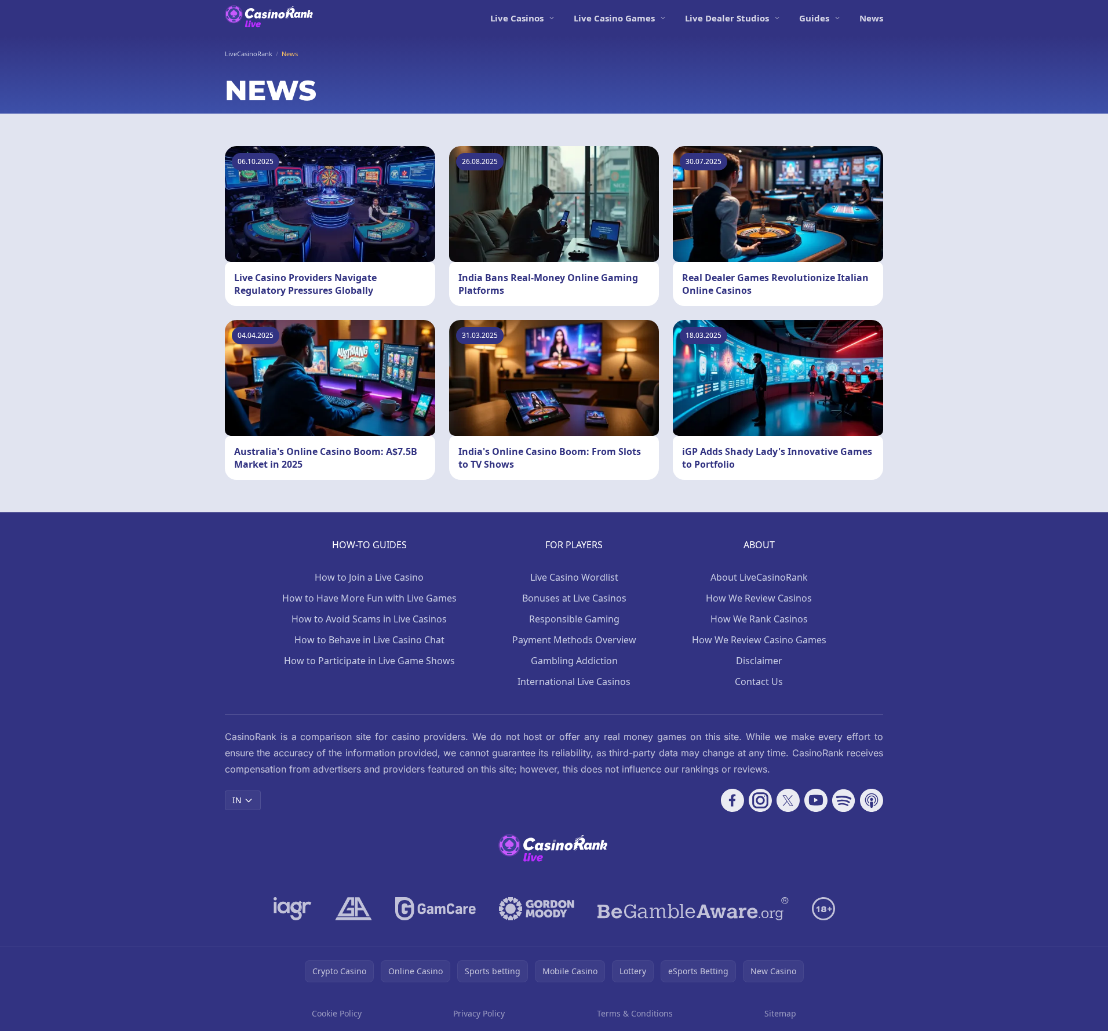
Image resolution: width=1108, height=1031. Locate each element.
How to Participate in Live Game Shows (369, 660)
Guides (814, 18)
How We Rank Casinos (759, 619)
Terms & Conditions (635, 1013)
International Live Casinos (573, 681)
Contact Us (759, 681)
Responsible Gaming (574, 619)
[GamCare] (435, 908)
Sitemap (780, 1013)
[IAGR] (293, 908)
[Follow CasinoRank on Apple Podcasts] (871, 800)
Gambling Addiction (574, 660)
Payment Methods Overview (574, 639)
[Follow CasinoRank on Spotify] (843, 800)
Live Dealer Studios (727, 18)
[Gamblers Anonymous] (353, 908)
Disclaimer (759, 660)
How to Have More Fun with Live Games (369, 598)
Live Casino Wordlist (574, 577)
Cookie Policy (337, 1013)
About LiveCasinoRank (759, 577)
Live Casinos (517, 18)
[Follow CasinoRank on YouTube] (816, 800)
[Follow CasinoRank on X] (788, 800)
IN (237, 800)
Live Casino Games (614, 18)
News (871, 18)
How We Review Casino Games (759, 639)
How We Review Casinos (759, 598)
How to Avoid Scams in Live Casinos (369, 619)
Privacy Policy (479, 1013)
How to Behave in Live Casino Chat (369, 639)
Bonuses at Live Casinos (574, 598)
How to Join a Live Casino (369, 577)
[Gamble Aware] (693, 908)
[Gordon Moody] (536, 908)
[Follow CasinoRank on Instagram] (760, 800)
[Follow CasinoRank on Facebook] (732, 800)
